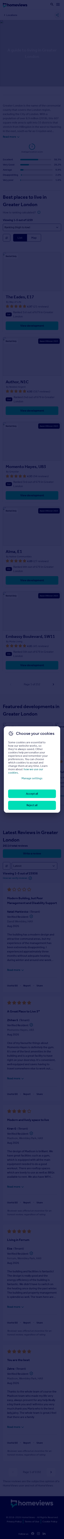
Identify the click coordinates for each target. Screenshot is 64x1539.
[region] (32, 769)
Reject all (31, 805)
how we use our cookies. (25, 771)
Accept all (32, 793)
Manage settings (32, 778)
